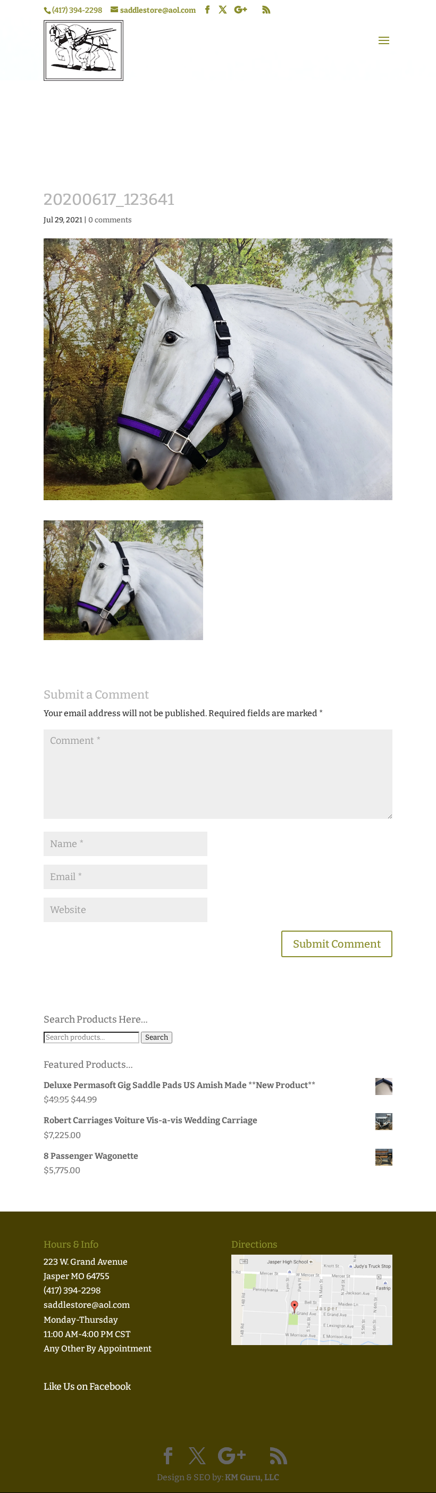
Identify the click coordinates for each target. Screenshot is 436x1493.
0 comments (110, 220)
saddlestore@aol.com (87, 1305)
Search (156, 1037)
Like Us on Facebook (87, 1386)
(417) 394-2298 (72, 1290)
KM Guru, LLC (252, 1477)
